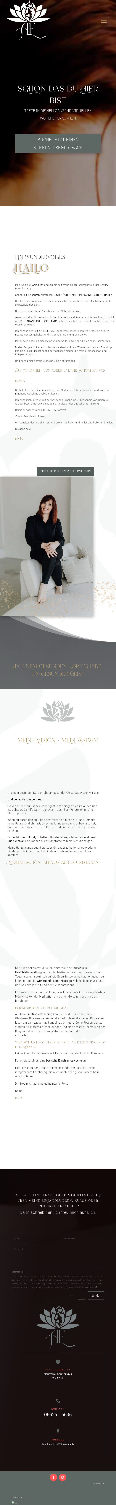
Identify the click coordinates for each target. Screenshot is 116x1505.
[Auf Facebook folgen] (53, 1477)
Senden (96, 1295)
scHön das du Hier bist (58, 95)
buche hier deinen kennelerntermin (65, 471)
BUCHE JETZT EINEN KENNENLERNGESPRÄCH (58, 143)
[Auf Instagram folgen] (62, 1477)
